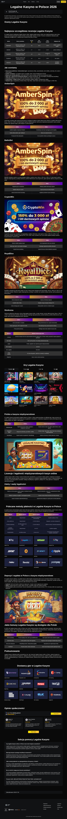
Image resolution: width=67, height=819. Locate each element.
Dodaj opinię (56, 713)
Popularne (11, 369)
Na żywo (25, 369)
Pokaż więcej (33, 731)
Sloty (55, 369)
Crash (40, 369)
